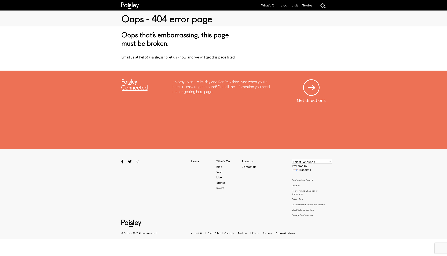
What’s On (268, 5)
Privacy (255, 233)
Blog (284, 5)
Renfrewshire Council (302, 180)
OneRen (296, 185)
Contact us (249, 166)
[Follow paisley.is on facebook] (122, 161)
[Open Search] (323, 5)
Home (195, 161)
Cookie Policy (214, 233)
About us (248, 161)
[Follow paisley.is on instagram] (137, 161)
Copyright (229, 233)
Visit (294, 5)
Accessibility (197, 233)
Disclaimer (243, 233)
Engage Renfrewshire (302, 215)
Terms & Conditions (285, 233)
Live (219, 177)
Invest (220, 187)
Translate (305, 169)
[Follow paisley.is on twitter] (129, 161)
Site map (267, 233)
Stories (307, 5)
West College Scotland (303, 210)
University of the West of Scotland (308, 204)
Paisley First (297, 199)
